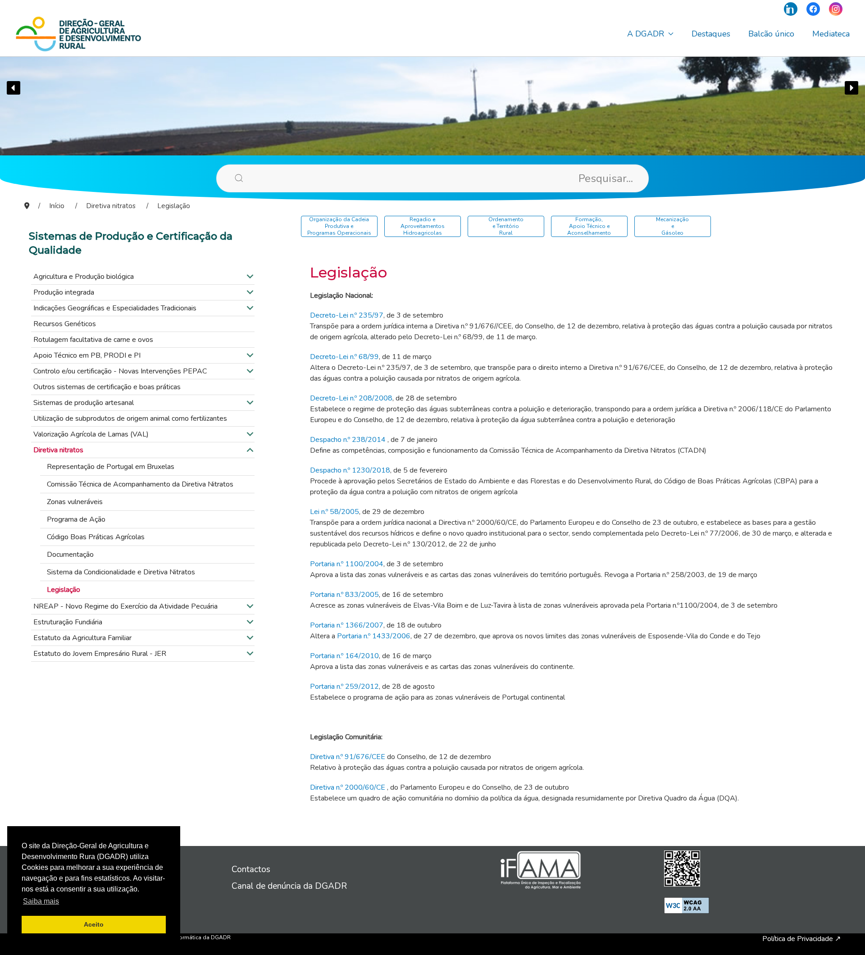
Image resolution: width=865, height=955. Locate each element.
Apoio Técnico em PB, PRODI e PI (87, 355)
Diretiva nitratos (58, 450)
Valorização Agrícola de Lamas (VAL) (91, 434)
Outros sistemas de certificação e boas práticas (107, 387)
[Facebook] (813, 9)
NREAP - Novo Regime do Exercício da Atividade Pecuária (125, 606)
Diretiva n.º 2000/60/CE (347, 787)
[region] (432, 87)
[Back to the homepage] (78, 34)
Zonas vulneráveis (75, 502)
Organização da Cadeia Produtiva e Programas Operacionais (339, 226)
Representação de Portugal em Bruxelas (110, 467)
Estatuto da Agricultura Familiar (82, 638)
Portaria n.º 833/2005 (344, 595)
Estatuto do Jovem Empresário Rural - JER (99, 654)
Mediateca (831, 33)
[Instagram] (835, 9)
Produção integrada (63, 292)
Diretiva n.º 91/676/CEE (347, 757)
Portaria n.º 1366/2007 (346, 625)
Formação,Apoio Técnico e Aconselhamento (589, 226)
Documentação (70, 554)
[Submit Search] (225, 177)
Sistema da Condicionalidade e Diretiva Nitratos (121, 572)
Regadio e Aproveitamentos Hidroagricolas (423, 226)
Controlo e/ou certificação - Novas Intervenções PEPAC (120, 371)
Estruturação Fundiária (67, 622)
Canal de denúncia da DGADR (289, 886)
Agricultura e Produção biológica (83, 277)
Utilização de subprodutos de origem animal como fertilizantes (130, 418)
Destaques (711, 33)
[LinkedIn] (790, 9)
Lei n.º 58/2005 (334, 512)
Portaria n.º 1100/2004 (346, 564)
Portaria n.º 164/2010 (344, 656)
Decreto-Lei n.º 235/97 (346, 315)
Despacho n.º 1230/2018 (350, 470)
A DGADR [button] (645, 33)
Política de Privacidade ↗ (801, 939)
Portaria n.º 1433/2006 (373, 636)
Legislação (63, 590)
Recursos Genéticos (64, 324)
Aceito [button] (94, 924)
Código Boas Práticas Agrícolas (96, 537)
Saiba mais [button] (41, 901)
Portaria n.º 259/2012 (344, 686)
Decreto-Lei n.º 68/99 (344, 357)
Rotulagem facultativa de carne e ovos (93, 340)
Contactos (251, 869)
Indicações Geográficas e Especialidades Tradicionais (114, 308)
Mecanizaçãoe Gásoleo (672, 226)
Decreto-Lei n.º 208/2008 (351, 398)
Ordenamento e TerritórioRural (506, 226)
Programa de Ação (76, 519)
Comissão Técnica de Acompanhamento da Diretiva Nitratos (140, 484)
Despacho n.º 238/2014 (348, 440)
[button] (13, 88)
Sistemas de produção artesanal (83, 403)
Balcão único (771, 33)
